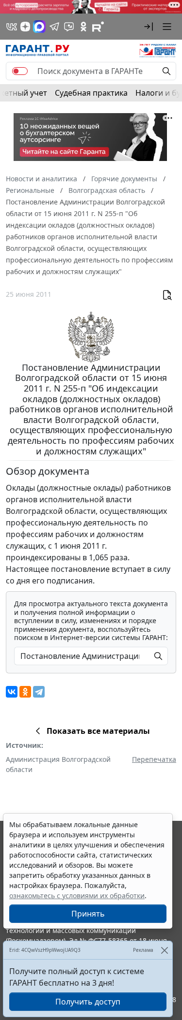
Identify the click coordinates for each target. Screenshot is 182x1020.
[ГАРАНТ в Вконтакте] (11, 26)
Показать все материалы (98, 731)
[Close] (164, 950)
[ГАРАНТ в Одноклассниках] (83, 26)
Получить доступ (87, 1001)
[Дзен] (25, 26)
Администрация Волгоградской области (58, 764)
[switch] (20, 71)
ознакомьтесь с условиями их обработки (77, 895)
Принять (88, 913)
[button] (148, 26)
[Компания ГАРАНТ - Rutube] (98, 26)
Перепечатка (154, 759)
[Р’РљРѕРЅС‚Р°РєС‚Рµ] (11, 692)
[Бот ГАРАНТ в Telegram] (69, 26)
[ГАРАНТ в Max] (39, 26)
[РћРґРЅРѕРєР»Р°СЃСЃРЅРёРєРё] (25, 692)
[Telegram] (39, 692)
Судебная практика (91, 92)
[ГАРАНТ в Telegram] (54, 26)
